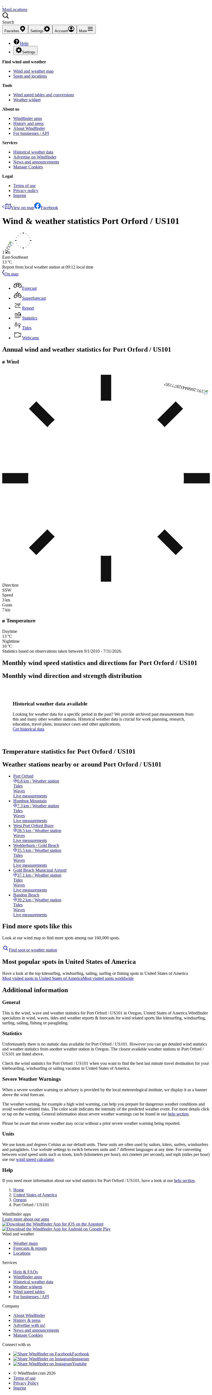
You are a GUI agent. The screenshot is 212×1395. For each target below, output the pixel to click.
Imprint (19, 195)
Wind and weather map (33, 71)
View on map (22, 207)
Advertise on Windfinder (34, 157)
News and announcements (36, 162)
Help (24, 43)
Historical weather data (33, 152)
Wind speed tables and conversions (43, 94)
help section (178, 1114)
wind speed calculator (35, 1159)
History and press (28, 123)
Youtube (79, 1363)
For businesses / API (31, 133)
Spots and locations (30, 76)
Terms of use (24, 185)
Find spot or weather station (33, 950)
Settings (28, 52)
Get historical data (28, 729)
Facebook (49, 207)
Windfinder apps (27, 118)
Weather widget (27, 99)
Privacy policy (25, 190)
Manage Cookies (28, 167)
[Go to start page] (2, 4)
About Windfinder (29, 128)
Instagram (80, 1358)
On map (11, 274)
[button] (106, 18)
